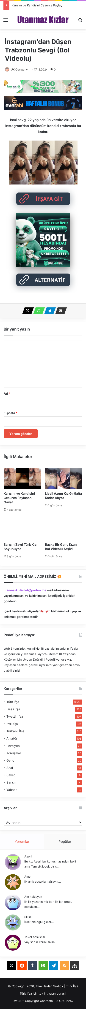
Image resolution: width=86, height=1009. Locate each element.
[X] (26, 310)
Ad (7, 393)
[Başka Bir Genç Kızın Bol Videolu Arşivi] (64, 529)
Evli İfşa (12, 724)
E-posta (10, 413)
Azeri (28, 856)
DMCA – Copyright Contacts (33, 1001)
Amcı (27, 876)
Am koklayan (33, 896)
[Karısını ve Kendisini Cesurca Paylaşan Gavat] (22, 478)
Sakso (10, 775)
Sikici (27, 917)
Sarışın (11, 782)
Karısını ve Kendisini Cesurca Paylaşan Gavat (43, 5)
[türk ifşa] (43, 19)
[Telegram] (48, 310)
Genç (10, 760)
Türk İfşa (12, 702)
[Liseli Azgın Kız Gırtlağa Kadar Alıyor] (64, 478)
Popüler (64, 841)
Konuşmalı (13, 753)
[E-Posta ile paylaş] (59, 310)
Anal (9, 768)
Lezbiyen (13, 746)
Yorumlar (22, 841)
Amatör (11, 738)
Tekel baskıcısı (34, 937)
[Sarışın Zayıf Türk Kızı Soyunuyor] (22, 529)
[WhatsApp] (37, 310)
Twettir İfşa (14, 716)
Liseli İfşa (13, 709)
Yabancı (12, 790)
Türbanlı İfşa (15, 731)
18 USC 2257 (64, 1001)
